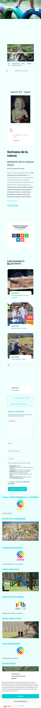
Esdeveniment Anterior (22, 398)
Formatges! (15, 390)
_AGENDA (29, 63)
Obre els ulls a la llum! (19, 328)
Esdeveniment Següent (19, 404)
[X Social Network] (18, 235)
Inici (9, 63)
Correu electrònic (14, 451)
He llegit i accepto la (18, 482)
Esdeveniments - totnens (18, 63)
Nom (11, 443)
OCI (9, 65)
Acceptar (20, 696)
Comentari (12, 421)
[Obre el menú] (37, 9)
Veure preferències (20, 701)
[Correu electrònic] (22, 240)
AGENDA (12, 205)
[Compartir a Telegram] (18, 240)
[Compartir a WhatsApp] (27, 235)
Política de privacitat (18, 478)
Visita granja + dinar (18, 359)
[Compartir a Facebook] (14, 235)
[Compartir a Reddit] (22, 235)
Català (8, 706)
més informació (12, 201)
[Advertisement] (20, 31)
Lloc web (11, 458)
